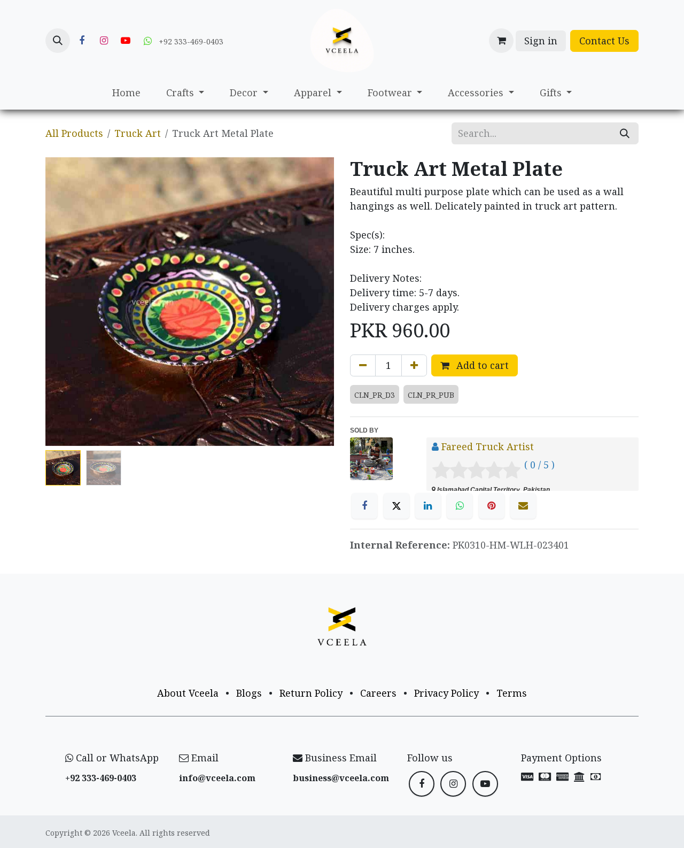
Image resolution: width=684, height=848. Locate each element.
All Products (74, 133)
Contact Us (604, 40)
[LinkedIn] (428, 506)
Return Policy (311, 693)
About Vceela (188, 693)
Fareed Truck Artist (487, 446)
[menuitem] (126, 92)
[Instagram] (103, 40)
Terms (511, 693)
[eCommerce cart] (501, 40)
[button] (57, 40)
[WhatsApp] (459, 506)
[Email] (523, 506)
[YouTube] (125, 40)
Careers (378, 693)
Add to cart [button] (481, 365)
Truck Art (137, 133)
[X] (396, 506)
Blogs (249, 693)
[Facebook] (81, 40)
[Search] (625, 133)
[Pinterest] (491, 506)
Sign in (540, 40)
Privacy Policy (446, 693)
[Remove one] (363, 365)
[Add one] (414, 365)
